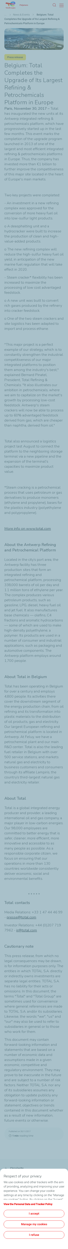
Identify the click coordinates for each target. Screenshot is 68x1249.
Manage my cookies (34, 1224)
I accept (34, 1213)
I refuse (34, 1235)
